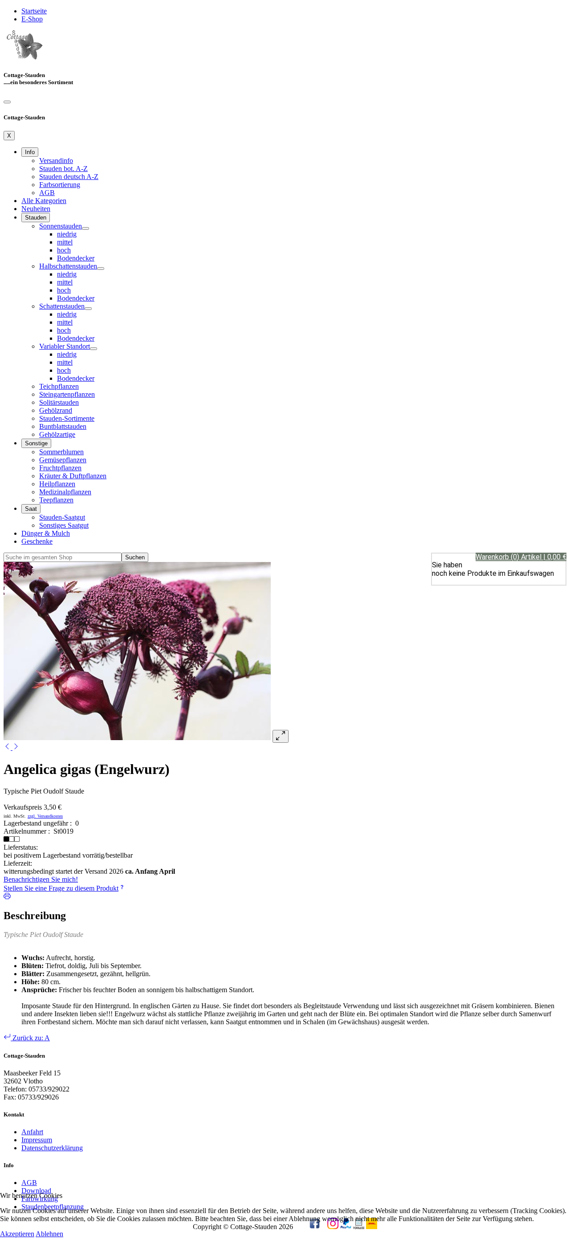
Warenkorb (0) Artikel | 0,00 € (521, 557)
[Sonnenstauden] (85, 228)
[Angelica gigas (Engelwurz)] (137, 737)
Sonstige (36, 443)
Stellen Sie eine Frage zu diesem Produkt (61, 888)
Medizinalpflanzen (65, 492)
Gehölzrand (55, 410)
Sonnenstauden (60, 226)
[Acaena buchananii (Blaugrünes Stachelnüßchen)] (16, 747)
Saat (31, 508)
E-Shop (32, 19)
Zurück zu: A (30, 1038)
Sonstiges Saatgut (64, 525)
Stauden (35, 217)
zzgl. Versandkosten (45, 816)
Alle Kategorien (43, 200)
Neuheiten (35, 208)
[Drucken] (7, 897)
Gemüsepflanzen (62, 460)
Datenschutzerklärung (52, 1148)
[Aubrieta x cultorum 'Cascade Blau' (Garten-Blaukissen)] (8, 747)
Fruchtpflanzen (60, 468)
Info (30, 152)
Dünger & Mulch (45, 533)
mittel (65, 242)
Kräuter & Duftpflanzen (72, 476)
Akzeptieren (17, 1234)
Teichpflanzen (59, 386)
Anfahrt (32, 1132)
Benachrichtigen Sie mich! (41, 879)
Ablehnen (49, 1234)
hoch (64, 250)
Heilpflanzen (57, 484)
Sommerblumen (61, 452)
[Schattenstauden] (88, 308)
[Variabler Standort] (93, 348)
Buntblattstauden (62, 426)
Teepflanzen (56, 500)
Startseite (34, 11)
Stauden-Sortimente (66, 418)
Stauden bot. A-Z (63, 168)
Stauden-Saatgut (62, 517)
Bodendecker (75, 258)
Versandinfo (56, 160)
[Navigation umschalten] (7, 102)
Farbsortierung (59, 184)
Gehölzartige (57, 434)
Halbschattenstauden (68, 266)
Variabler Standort (64, 346)
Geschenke (37, 541)
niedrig (67, 234)
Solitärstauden (59, 402)
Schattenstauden (62, 306)
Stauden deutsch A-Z (68, 176)
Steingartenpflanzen (67, 394)
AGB (47, 192)
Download (36, 1190)
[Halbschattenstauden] (100, 268)
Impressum (36, 1140)
